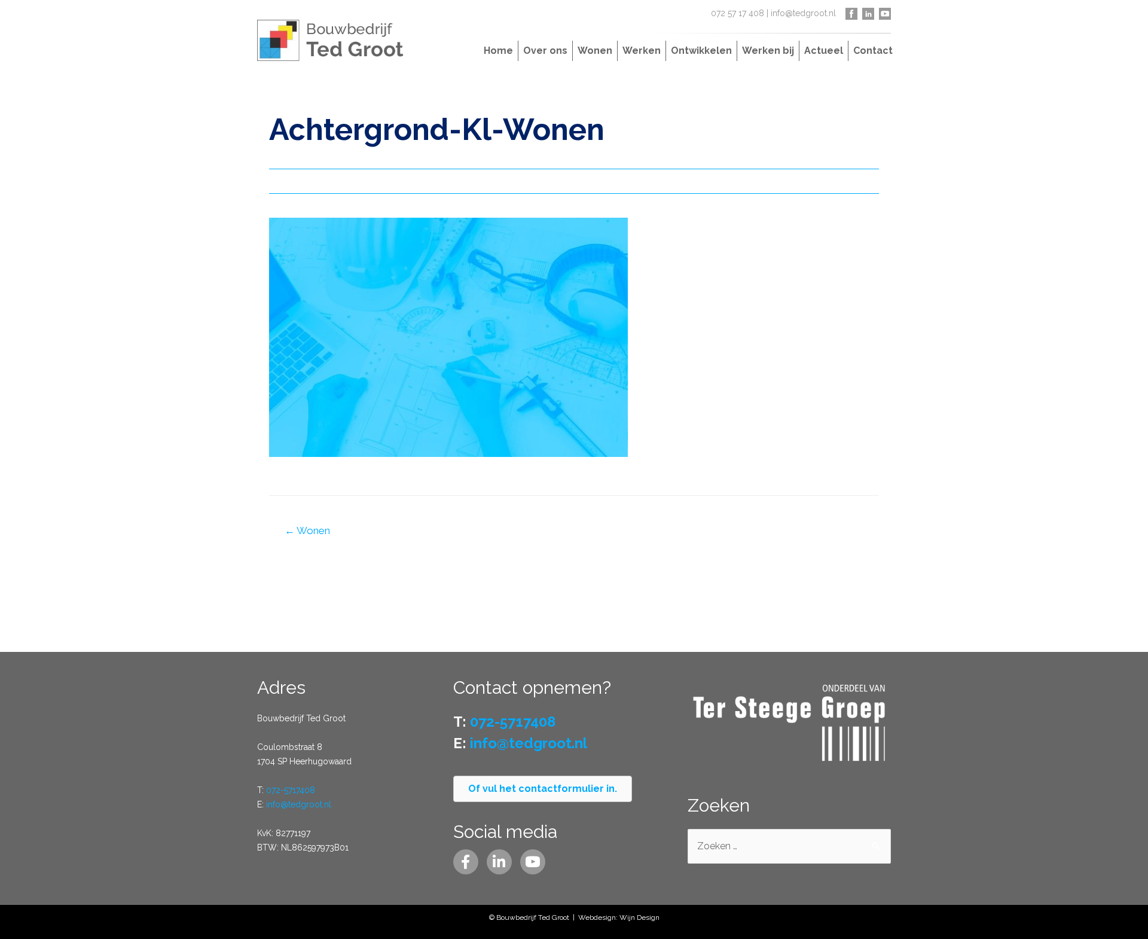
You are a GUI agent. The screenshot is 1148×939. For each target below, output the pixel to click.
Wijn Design (639, 917)
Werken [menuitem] (641, 50)
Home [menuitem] (498, 50)
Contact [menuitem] (873, 50)
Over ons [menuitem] (545, 50)
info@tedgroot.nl (803, 13)
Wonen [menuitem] (595, 50)
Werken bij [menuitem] (768, 50)
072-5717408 (290, 790)
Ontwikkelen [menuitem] (701, 50)
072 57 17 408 (737, 13)
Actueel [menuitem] (823, 50)
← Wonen (307, 530)
